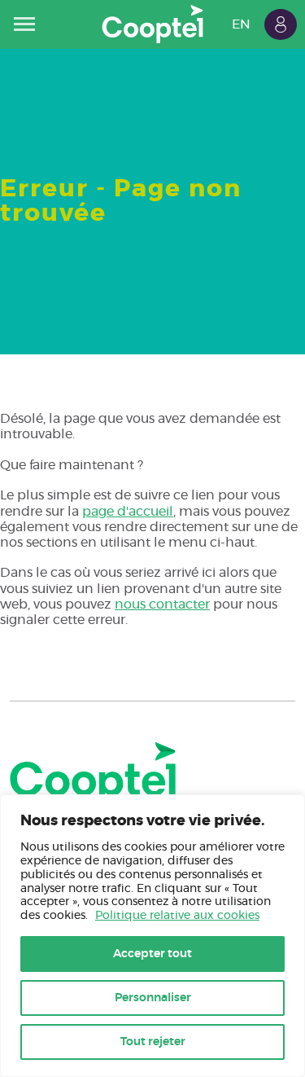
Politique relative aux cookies (177, 915)
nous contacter (162, 604)
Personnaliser (153, 998)
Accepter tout (152, 954)
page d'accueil (127, 511)
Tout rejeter (152, 1042)
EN (241, 24)
